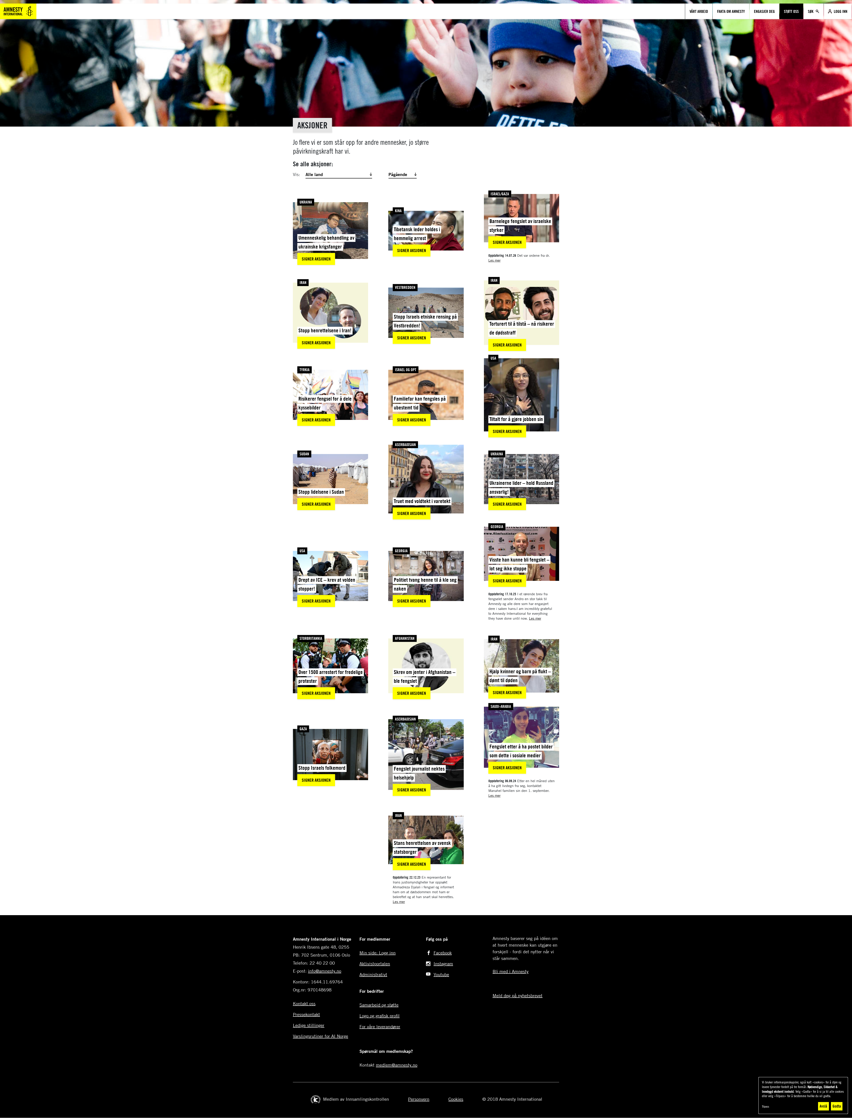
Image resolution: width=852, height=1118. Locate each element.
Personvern (418, 1099)
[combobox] (338, 174)
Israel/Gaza (500, 193)
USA (493, 358)
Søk (811, 11)
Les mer (494, 260)
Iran (303, 282)
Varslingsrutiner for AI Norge (320, 1036)
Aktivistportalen (374, 963)
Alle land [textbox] (314, 174)
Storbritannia (311, 638)
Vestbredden (405, 287)
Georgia (401, 550)
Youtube (441, 974)
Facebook (443, 952)
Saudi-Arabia (501, 706)
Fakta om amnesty (731, 11)
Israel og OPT (405, 369)
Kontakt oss (304, 1003)
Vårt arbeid (699, 11)
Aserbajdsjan (405, 444)
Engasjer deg (764, 11)
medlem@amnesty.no (396, 1065)
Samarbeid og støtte (378, 1005)
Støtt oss (791, 11)
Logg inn (840, 11)
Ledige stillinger (308, 1025)
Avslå (823, 1106)
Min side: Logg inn (377, 952)
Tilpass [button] (765, 1106)
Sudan (304, 453)
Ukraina (306, 202)
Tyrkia (305, 369)
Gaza (303, 728)
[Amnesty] (18, 11)
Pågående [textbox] (398, 174)
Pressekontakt (306, 1014)
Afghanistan (404, 638)
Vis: (296, 174)
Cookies (455, 1099)
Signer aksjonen (316, 259)
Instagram (443, 963)
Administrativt (373, 974)
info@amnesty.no (324, 971)
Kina (398, 210)
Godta (836, 1106)
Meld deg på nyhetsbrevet (517, 995)
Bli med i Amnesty (511, 971)
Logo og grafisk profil (379, 1015)
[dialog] (803, 1095)
